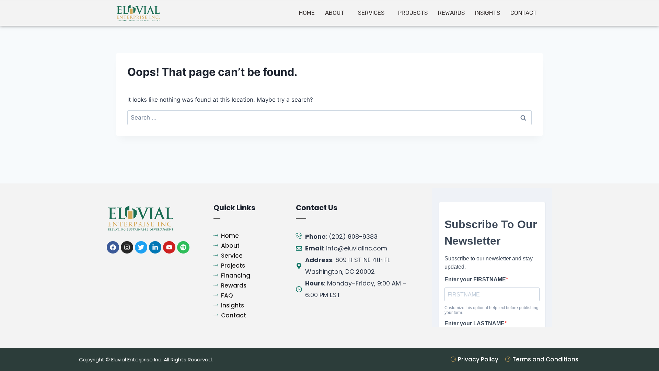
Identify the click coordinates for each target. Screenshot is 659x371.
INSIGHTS (487, 12)
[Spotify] (183, 247)
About (334, 12)
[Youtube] (169, 247)
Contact (523, 12)
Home (307, 12)
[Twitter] (141, 247)
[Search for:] (329, 117)
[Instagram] (127, 247)
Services (371, 12)
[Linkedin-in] (155, 247)
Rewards (451, 12)
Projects (413, 12)
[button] (336, 13)
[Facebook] (113, 247)
